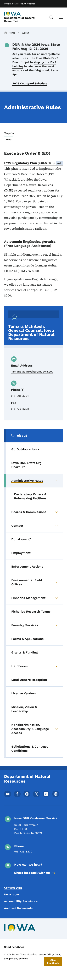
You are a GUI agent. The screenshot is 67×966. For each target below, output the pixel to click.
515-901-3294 (20, 395)
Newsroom (11, 894)
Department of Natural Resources (19, 19)
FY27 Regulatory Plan (32, 163)
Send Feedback (14, 947)
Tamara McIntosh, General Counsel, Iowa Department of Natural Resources (31, 332)
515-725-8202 (20, 408)
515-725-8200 (23, 851)
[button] (53, 961)
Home (12, 32)
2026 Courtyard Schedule (29, 83)
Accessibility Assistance (20, 901)
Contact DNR (13, 887)
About (25, 32)
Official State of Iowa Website (19, 4)
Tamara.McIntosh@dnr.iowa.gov (32, 371)
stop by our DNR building (34, 64)
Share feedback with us (32, 872)
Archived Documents (18, 908)
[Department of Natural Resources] (12, 14)
